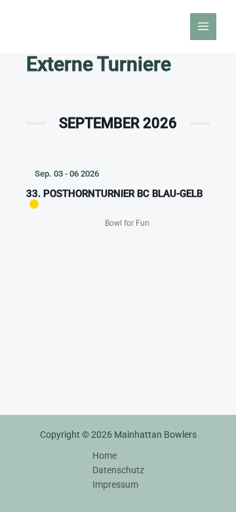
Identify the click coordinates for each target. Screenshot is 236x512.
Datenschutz (118, 470)
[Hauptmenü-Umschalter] (203, 26)
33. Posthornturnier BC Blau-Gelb (114, 194)
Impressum (115, 484)
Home (104, 455)
